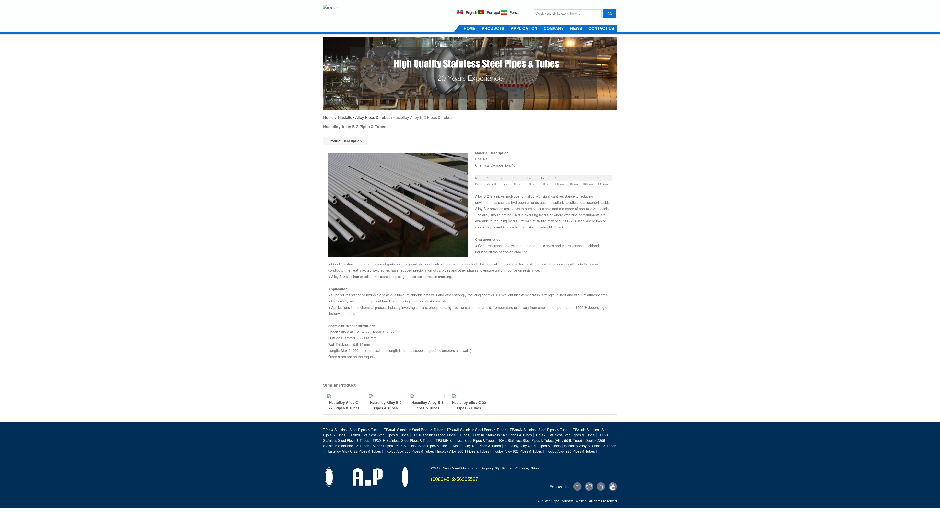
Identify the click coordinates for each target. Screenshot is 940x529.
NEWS (576, 28)
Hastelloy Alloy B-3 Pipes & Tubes (588, 445)
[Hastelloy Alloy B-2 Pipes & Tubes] (386, 396)
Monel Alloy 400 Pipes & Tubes (477, 445)
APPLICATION (524, 28)
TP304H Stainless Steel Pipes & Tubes (474, 429)
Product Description (345, 140)
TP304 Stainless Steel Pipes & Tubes (351, 429)
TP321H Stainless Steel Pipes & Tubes (400, 440)
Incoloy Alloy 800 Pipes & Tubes (407, 451)
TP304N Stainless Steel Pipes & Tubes (537, 429)
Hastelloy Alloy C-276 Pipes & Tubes (531, 445)
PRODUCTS (493, 28)
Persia (514, 12)
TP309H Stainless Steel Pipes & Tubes (377, 435)
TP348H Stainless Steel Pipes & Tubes (463, 440)
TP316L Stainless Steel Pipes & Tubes (500, 435)
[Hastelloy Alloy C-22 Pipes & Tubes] (469, 396)
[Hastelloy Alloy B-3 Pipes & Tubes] (427, 396)
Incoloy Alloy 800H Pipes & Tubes (463, 451)
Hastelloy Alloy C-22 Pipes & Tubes (352, 451)
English (471, 12)
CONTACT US (601, 28)
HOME (469, 28)
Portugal (493, 12)
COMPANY (554, 28)
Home (328, 117)
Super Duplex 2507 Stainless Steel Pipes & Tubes (409, 445)
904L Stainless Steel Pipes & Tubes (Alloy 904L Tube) (538, 440)
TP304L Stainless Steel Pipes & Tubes (413, 429)
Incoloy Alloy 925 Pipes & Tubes (568, 451)
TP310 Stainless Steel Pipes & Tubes (439, 435)
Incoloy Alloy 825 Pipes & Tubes (515, 451)
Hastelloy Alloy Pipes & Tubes (364, 117)
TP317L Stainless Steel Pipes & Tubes (565, 435)
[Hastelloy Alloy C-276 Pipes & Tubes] (344, 396)
